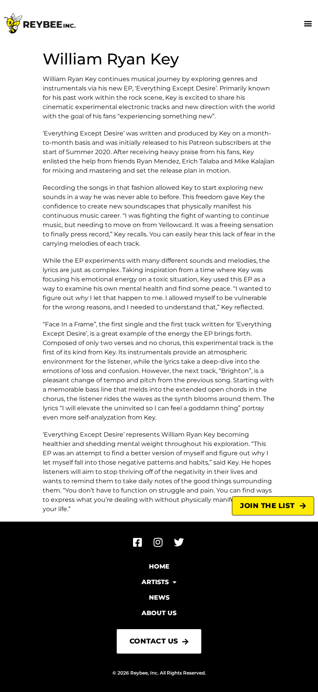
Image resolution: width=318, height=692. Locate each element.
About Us (159, 613)
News (159, 597)
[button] (307, 23)
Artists (155, 582)
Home (159, 566)
